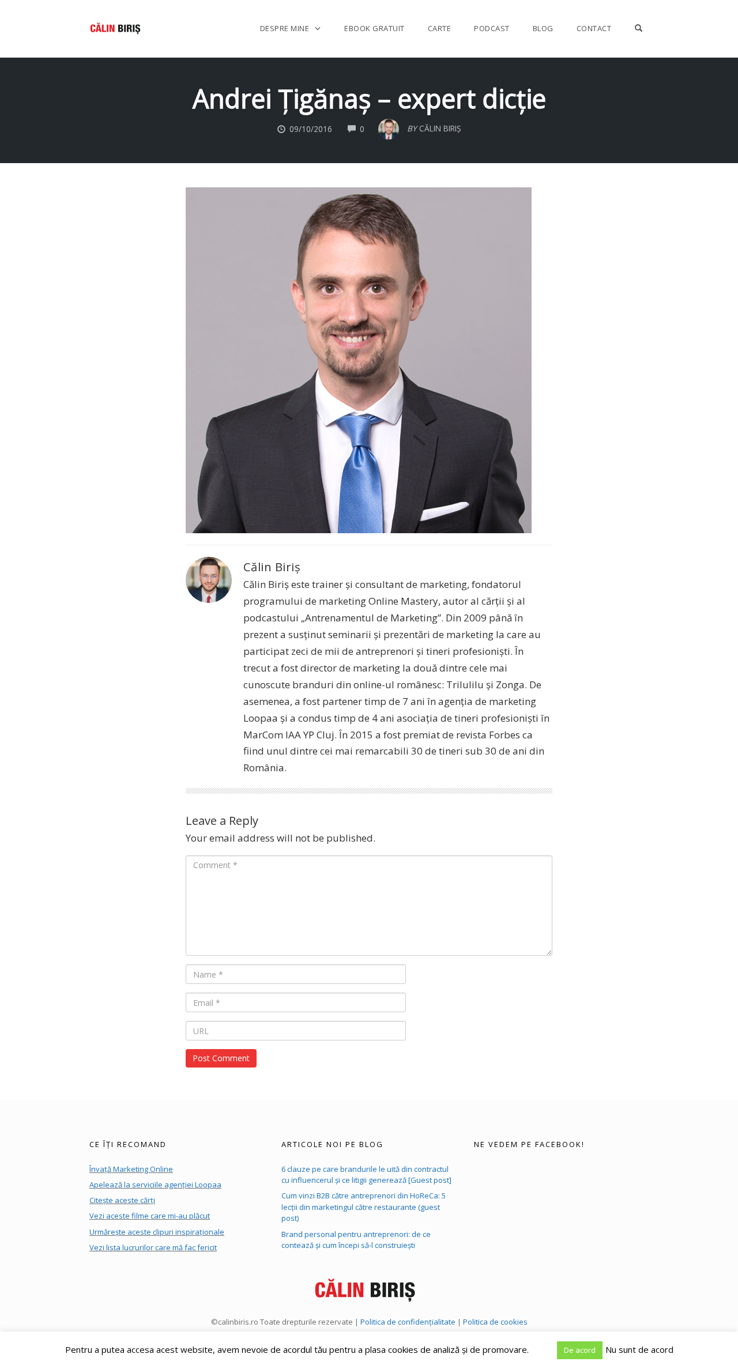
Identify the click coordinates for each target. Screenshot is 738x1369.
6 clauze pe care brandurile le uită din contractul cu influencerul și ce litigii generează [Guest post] (366, 1175)
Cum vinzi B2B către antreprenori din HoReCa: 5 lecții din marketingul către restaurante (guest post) (363, 1206)
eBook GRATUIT (374, 28)
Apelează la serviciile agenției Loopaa (155, 1184)
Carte (439, 28)
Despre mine (285, 28)
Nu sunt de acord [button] (639, 1349)
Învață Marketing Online (131, 1169)
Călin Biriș (272, 567)
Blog (543, 28)
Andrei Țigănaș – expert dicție (369, 98)
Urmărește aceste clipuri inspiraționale (156, 1232)
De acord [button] (580, 1350)
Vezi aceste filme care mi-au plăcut (149, 1215)
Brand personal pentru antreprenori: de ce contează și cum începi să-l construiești (356, 1240)
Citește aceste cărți (122, 1200)
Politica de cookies (495, 1322)
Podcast (492, 28)
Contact (594, 28)
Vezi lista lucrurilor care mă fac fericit (153, 1247)
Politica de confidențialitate (407, 1322)
